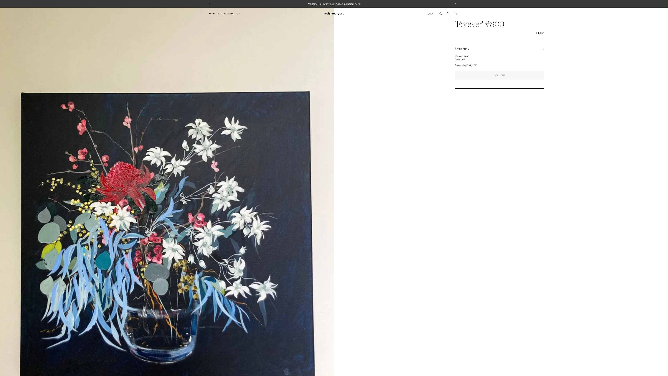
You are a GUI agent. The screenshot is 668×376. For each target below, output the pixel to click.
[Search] (440, 13)
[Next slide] (455, 4)
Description (462, 49)
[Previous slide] (210, 4)
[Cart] (455, 13)
